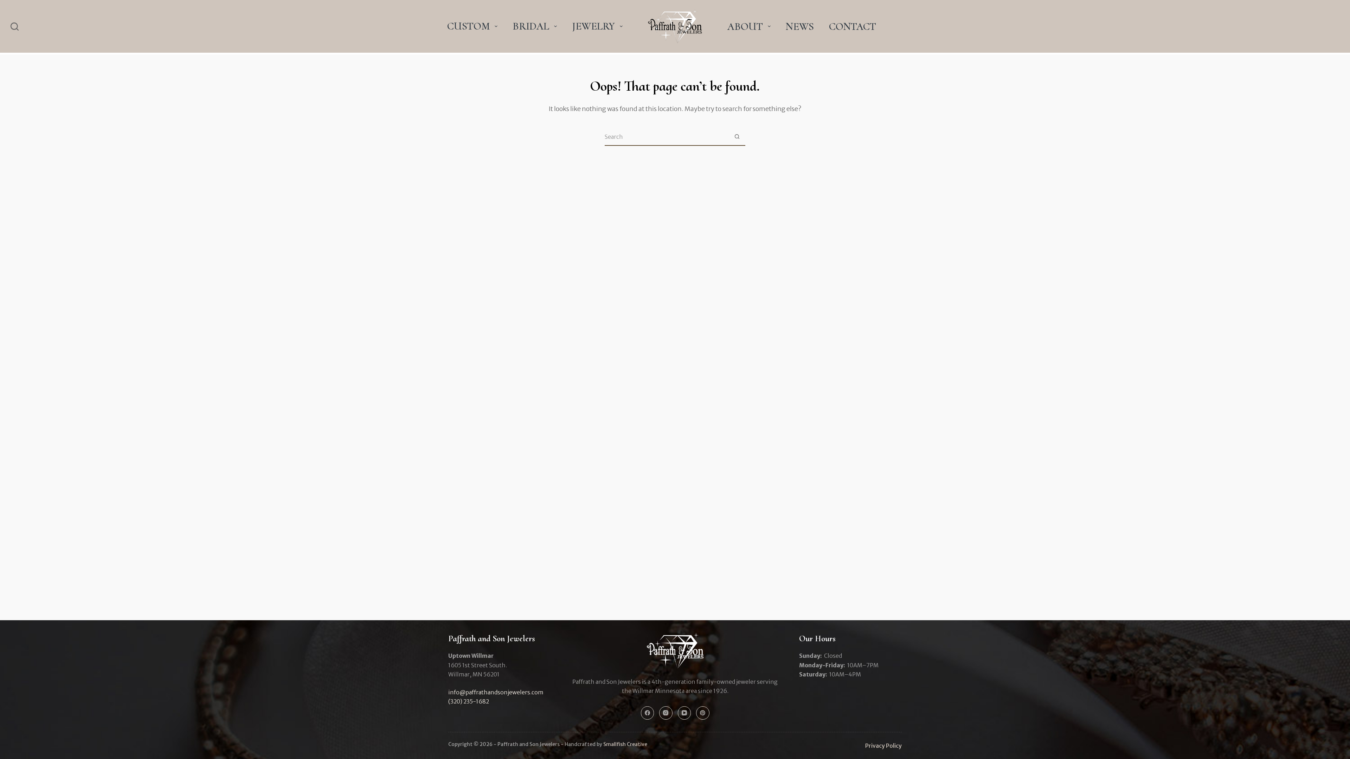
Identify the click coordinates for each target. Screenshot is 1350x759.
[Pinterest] (702, 713)
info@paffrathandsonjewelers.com (496, 692)
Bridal (531, 26)
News (800, 26)
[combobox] (666, 136)
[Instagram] (666, 713)
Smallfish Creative (625, 744)
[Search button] (736, 136)
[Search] (15, 26)
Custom (468, 26)
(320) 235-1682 (468, 701)
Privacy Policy (883, 745)
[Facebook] (647, 713)
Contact (852, 26)
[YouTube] (684, 713)
